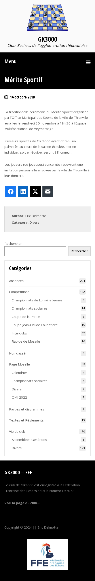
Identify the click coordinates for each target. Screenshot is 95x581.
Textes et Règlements (26, 420)
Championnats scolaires (30, 308)
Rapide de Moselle (26, 341)
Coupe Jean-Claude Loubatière (35, 325)
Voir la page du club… (22, 503)
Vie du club (17, 431)
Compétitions (19, 292)
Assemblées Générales (29, 439)
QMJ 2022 (19, 397)
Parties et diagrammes (26, 409)
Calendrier (19, 372)
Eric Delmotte (48, 527)
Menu (10, 61)
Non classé (17, 353)
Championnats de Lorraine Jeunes (37, 300)
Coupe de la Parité (26, 316)
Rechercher (13, 243)
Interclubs (19, 333)
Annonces (16, 280)
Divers (34, 222)
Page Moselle (19, 364)
